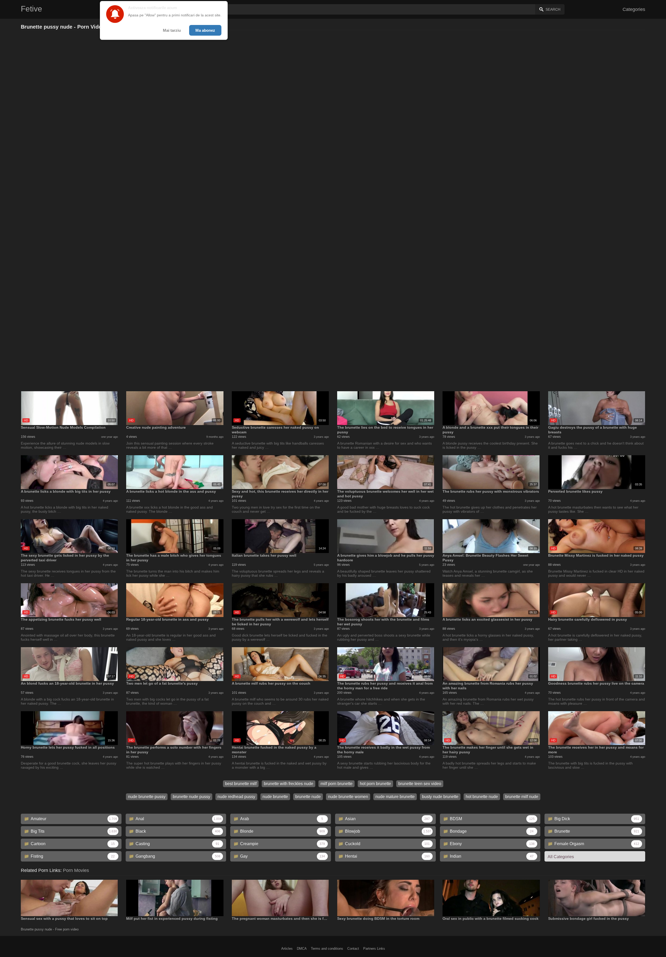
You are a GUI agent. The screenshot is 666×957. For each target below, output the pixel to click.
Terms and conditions (327, 948)
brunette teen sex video (419, 783)
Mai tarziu (172, 30)
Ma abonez (205, 30)
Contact (353, 948)
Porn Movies (76, 870)
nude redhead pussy (236, 796)
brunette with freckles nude (288, 783)
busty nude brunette (440, 796)
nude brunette (275, 796)
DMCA (302, 948)
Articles (287, 948)
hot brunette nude (482, 796)
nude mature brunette (395, 796)
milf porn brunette (337, 783)
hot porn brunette (375, 783)
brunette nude (308, 796)
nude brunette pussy (146, 796)
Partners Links (374, 948)
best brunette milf (241, 783)
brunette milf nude (521, 796)
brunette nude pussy (191, 796)
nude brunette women (348, 796)
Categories (634, 9)
